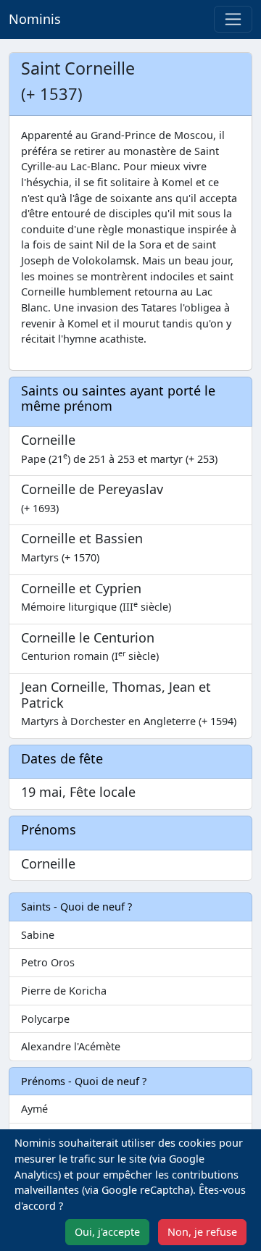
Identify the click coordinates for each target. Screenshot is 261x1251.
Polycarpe (45, 1019)
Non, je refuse (202, 1232)
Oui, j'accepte (107, 1232)
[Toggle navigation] (233, 19)
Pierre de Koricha (64, 990)
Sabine (37, 935)
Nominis (35, 19)
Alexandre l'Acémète (70, 1046)
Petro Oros (48, 962)
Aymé (34, 1109)
